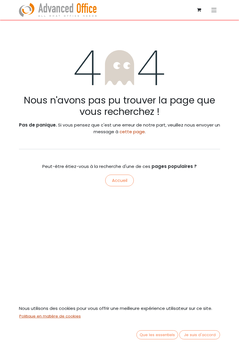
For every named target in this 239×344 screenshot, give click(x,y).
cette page (132, 132)
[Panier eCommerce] (199, 10)
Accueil (119, 180)
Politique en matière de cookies (50, 316)
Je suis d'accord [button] (200, 335)
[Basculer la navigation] (214, 9)
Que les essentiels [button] (157, 335)
